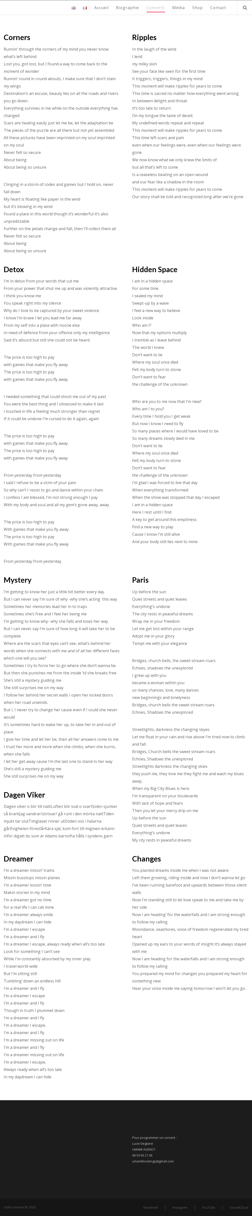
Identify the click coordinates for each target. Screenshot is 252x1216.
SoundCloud (239, 1207)
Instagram (180, 1207)
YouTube (208, 1207)
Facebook (150, 1207)
